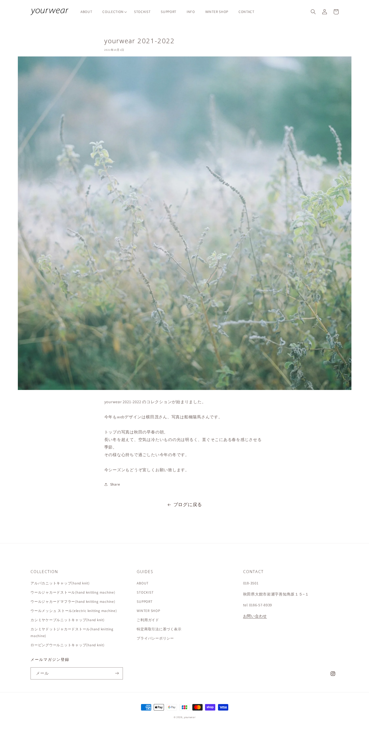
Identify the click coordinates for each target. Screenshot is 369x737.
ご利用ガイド (148, 619)
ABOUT (143, 583)
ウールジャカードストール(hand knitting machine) (73, 592)
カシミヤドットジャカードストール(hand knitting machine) (72, 632)
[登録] (117, 673)
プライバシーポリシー (155, 638)
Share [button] (115, 484)
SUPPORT (144, 601)
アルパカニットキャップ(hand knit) (60, 583)
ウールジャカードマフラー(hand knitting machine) (73, 601)
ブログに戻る (187, 504)
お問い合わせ (255, 615)
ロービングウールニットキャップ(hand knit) (68, 644)
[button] (113, 11)
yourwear (189, 717)
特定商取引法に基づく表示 (159, 629)
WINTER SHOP (148, 610)
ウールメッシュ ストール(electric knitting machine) (74, 610)
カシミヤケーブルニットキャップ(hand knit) (68, 619)
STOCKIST (145, 592)
